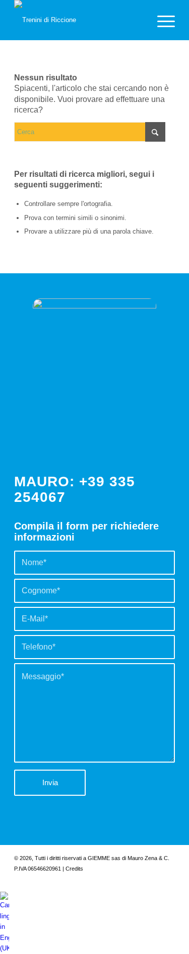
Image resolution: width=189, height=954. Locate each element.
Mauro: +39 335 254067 (74, 489)
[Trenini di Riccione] (78, 20)
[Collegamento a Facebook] (137, 879)
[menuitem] (161, 20)
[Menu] (161, 20)
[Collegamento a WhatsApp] (167, 879)
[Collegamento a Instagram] (152, 879)
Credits (74, 869)
